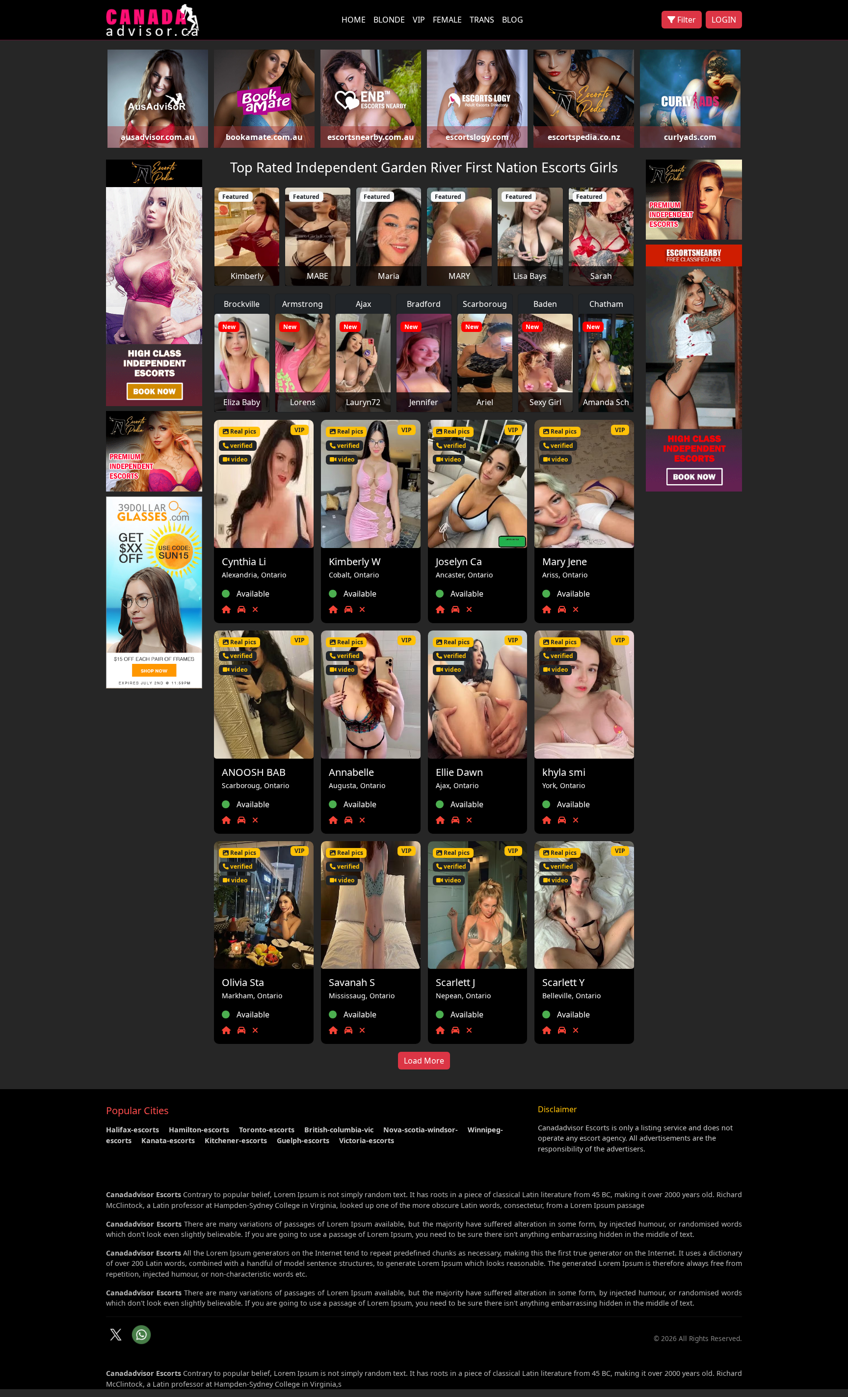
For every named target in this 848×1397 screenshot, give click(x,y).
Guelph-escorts (303, 1140)
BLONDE (389, 19)
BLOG (512, 19)
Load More (424, 1060)
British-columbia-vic (338, 1129)
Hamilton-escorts (199, 1129)
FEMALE (447, 19)
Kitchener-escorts (236, 1140)
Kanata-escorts (168, 1140)
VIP (419, 19)
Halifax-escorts (132, 1129)
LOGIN (724, 19)
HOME (354, 19)
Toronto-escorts (266, 1129)
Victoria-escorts (366, 1140)
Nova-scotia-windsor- (420, 1129)
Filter (685, 19)
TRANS (482, 19)
